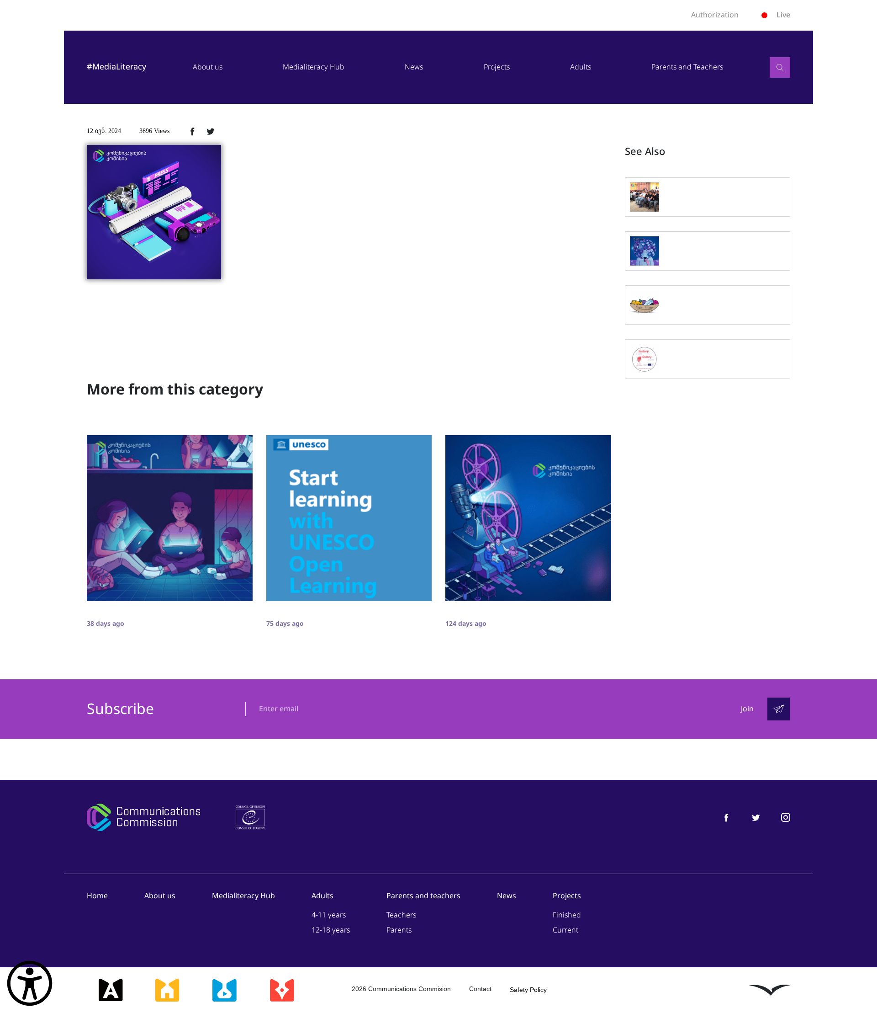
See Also (645, 152)
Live (783, 15)
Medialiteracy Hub (313, 67)
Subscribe (120, 709)
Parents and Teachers (687, 67)
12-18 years (331, 930)
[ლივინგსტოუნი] (769, 990)
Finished (567, 915)
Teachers (401, 915)
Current (565, 930)
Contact (480, 988)
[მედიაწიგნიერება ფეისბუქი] (726, 817)
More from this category (175, 389)
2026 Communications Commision (401, 988)
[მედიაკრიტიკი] (281, 990)
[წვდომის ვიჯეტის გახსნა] (30, 983)
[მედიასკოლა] (167, 990)
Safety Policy (528, 989)
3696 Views (154, 131)
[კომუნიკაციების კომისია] (143, 817)
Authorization (715, 15)
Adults (580, 67)
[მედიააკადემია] (111, 990)
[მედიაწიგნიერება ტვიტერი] (756, 817)
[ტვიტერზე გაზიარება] (210, 131)
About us (207, 67)
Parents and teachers (423, 895)
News (414, 67)
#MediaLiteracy (116, 67)
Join (747, 709)
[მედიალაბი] (224, 990)
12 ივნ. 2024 (104, 131)
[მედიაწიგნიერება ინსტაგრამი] (785, 817)
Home (97, 895)
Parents (399, 930)
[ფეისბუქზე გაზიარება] (192, 131)
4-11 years (329, 915)
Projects (497, 67)
